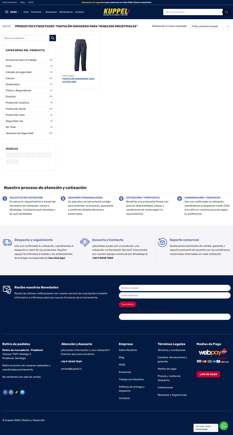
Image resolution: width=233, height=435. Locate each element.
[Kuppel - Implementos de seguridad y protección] (116, 12)
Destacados (51, 12)
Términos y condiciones (171, 350)
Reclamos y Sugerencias (172, 394)
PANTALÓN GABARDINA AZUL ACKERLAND (78, 80)
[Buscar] (227, 12)
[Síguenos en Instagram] (11, 392)
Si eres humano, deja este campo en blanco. (143, 310)
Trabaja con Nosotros (131, 379)
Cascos (10, 78)
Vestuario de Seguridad (19, 133)
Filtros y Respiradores (18, 90)
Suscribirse (128, 304)
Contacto (79, 12)
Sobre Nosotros (9, 2)
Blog (22, 2)
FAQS (30, 2)
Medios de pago (167, 368)
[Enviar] (52, 38)
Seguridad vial (14, 121)
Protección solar (15, 114)
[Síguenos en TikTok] (16, 392)
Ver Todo (11, 127)
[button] (11, 12)
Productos (36, 12)
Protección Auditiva (17, 102)
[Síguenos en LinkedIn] (22, 392)
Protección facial (16, 108)
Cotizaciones (165, 387)
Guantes (11, 96)
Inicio (26, 12)
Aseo (9, 65)
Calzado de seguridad (19, 72)
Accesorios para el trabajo (21, 59)
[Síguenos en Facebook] (5, 392)
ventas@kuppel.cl (71, 368)
